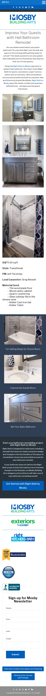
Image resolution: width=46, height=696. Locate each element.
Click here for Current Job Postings (23, 676)
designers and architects (18, 473)
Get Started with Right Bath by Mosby (23, 485)
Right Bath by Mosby (22, 66)
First (8, 619)
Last (8, 631)
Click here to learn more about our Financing (23, 669)
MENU (5, 2)
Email (8, 639)
